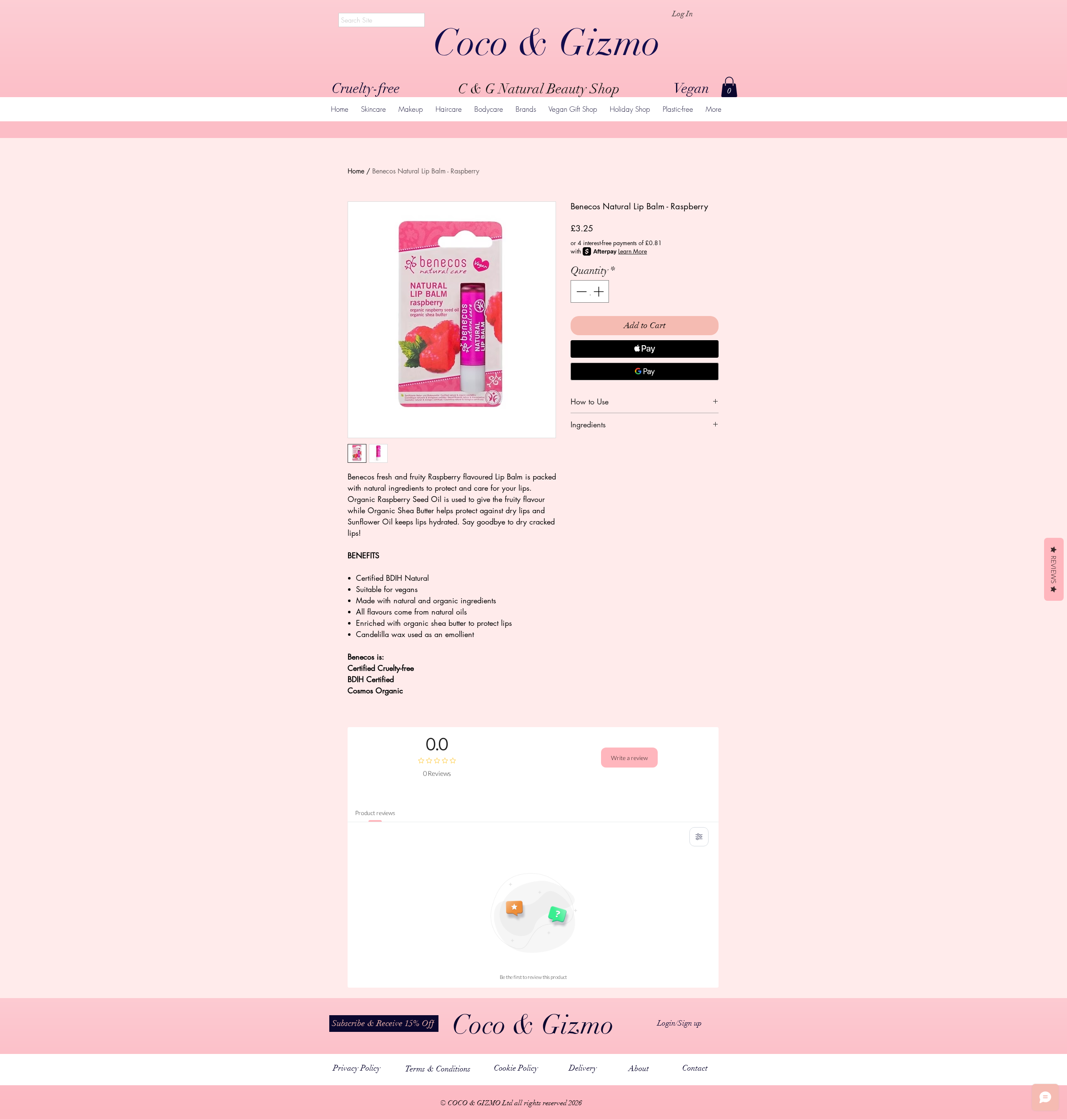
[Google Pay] (645, 371)
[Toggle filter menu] (699, 836)
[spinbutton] (590, 291)
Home (356, 171)
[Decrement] (580, 291)
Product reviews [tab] (375, 812)
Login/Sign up (679, 1023)
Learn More (632, 251)
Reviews (1054, 569)
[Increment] (599, 291)
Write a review (629, 757)
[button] (729, 87)
